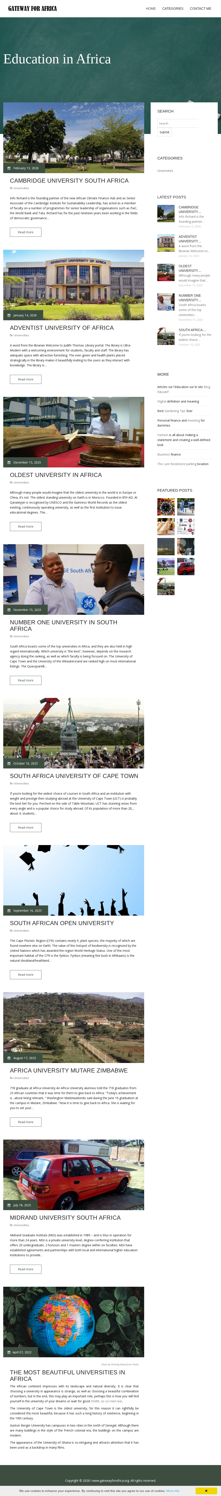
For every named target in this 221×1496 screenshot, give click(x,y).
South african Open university (62, 923)
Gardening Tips (175, 411)
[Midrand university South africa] (185, 566)
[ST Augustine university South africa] (185, 526)
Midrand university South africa (65, 1217)
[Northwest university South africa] (166, 566)
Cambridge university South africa (69, 180)
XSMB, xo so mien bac (106, 1401)
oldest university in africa (56, 475)
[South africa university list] (166, 526)
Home (151, 8)
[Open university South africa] (185, 546)
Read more (25, 232)
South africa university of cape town (74, 776)
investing (194, 420)
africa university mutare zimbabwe (69, 1070)
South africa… (192, 330)
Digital (161, 401)
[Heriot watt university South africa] (185, 506)
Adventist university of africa (62, 328)
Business (163, 454)
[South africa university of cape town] (166, 586)
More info (172, 1491)
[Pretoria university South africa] (166, 546)
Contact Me (200, 8)
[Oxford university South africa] (166, 506)
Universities (21, 188)
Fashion (162, 435)
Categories (172, 8)
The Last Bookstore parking (176, 464)
